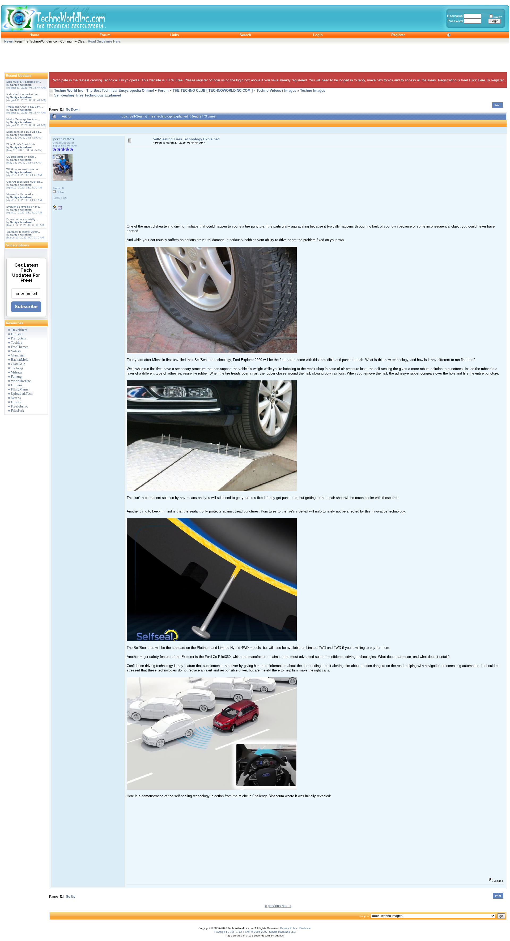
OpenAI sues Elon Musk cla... (24, 181)
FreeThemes (19, 347)
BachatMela (19, 360)
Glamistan (18, 355)
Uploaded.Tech (22, 394)
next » (286, 906)
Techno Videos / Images (276, 91)
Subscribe (26, 306)
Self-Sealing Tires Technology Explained (87, 95)
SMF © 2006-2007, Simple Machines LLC (270, 931)
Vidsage (16, 372)
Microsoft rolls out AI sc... (21, 194)
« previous (273, 906)
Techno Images (312, 91)
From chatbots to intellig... (22, 219)
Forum (163, 91)
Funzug (16, 377)
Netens (16, 398)
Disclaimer (305, 928)
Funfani (16, 385)
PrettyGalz (18, 338)
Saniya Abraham (21, 84)
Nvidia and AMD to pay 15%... (24, 106)
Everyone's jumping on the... (23, 206)
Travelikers (19, 330)
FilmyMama (19, 389)
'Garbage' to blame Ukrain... (23, 231)
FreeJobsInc (19, 406)
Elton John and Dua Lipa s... (24, 131)
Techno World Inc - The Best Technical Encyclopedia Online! (104, 91)
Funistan (17, 334)
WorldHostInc (21, 381)
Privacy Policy (288, 928)
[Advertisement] (255, 57)
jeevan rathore (64, 139)
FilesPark (17, 411)
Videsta (16, 351)
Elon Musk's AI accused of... (23, 81)
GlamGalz (18, 364)
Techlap (16, 343)
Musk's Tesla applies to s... (22, 119)
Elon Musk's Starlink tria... (22, 144)
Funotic (16, 402)
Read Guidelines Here (104, 41)
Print (497, 105)
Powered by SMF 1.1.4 (228, 931)
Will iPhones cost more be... (23, 169)
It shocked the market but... (23, 94)
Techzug (17, 368)
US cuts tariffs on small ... (21, 156)
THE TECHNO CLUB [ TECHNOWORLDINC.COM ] (213, 91)
